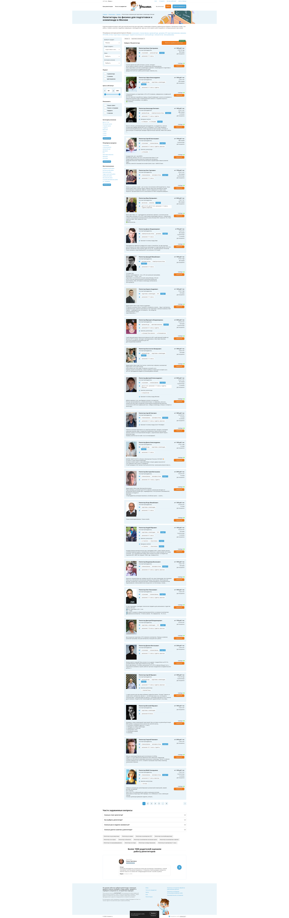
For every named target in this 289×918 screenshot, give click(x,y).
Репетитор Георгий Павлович (148, 739)
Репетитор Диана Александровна (149, 442)
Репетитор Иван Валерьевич (148, 198)
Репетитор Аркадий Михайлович (149, 257)
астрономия (135, 33)
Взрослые (105, 129)
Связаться (179, 65)
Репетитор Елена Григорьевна (148, 48)
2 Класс (105, 133)
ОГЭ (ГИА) (105, 35)
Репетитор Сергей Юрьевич (147, 675)
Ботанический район (108, 170)
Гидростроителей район (109, 174)
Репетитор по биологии (125, 839)
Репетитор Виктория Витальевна (149, 472)
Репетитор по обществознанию (147, 843)
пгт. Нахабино (106, 181)
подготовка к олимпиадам (121, 35)
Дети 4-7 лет (106, 122)
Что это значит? (134, 915)
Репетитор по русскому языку (111, 836)
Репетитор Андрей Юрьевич (148, 527)
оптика (111, 35)
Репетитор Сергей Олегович (148, 413)
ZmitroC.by (182, 916)
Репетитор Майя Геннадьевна (148, 770)
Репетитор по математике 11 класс (167, 843)
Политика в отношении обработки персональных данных (176, 888)
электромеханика (169, 35)
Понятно (153, 913)
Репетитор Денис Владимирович (149, 229)
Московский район (108, 177)
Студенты (105, 127)
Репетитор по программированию (113, 843)
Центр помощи (182, 1)
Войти (168, 6)
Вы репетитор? (160, 6)
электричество (158, 35)
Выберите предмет (109, 39)
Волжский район (107, 172)
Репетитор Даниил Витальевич (149, 645)
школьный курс (149, 35)
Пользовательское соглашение (175, 895)
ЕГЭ (166, 33)
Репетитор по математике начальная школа (145, 839)
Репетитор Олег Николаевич (148, 590)
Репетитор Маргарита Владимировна (151, 320)
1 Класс (105, 131)
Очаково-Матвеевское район (110, 179)
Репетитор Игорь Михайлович (148, 502)
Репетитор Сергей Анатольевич (149, 138)
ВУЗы (147, 888)
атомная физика (144, 33)
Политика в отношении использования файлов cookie (175, 892)
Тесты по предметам (151, 890)
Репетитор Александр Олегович (149, 108)
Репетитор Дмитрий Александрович (150, 378)
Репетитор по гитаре (130, 843)
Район (105, 53)
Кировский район (107, 176)
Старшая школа (107, 126)
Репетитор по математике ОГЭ (144, 836)
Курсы (147, 892)
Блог (156, 1)
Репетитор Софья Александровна (149, 77)
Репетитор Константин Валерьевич (150, 349)
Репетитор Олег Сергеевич (147, 170)
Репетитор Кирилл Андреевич (148, 289)
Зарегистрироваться (179, 6)
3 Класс (105, 135)
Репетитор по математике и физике (169, 839)
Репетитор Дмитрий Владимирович (150, 620)
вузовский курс (154, 33)
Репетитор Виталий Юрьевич (148, 706)
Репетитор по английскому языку (163, 836)
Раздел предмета (108, 46)
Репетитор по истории (110, 839)
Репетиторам (149, 896)
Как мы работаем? (171, 1)
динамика (162, 33)
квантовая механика (174, 33)
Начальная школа (107, 124)
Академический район (108, 168)
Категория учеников (109, 60)
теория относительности (137, 35)
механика (183, 33)
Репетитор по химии (127, 836)
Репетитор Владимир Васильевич (150, 562)
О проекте (162, 1)
